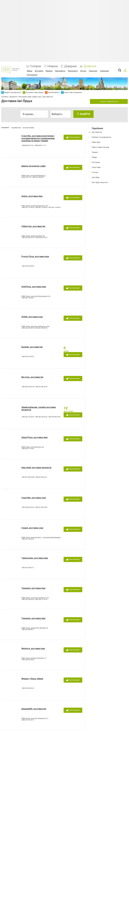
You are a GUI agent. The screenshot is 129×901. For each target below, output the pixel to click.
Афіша (29, 71)
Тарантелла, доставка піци (34, 558)
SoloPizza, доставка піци (33, 286)
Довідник (70, 66)
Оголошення (32, 75)
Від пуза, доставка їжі (32, 377)
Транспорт (93, 71)
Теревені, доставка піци (33, 588)
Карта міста (73, 71)
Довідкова (104, 71)
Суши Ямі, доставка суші (33, 498)
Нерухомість (60, 71)
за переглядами (28, 127)
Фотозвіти (39, 71)
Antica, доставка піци (31, 196)
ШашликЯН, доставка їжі (33, 709)
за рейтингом (16, 127)
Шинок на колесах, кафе (33, 166)
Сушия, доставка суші (32, 528)
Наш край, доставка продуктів (36, 467)
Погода (83, 71)
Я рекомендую (74, 137)
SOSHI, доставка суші (32, 317)
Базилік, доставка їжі (32, 347)
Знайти (84, 114)
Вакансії (49, 71)
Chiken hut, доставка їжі (33, 226)
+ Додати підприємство (109, 101)
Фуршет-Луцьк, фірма (32, 678)
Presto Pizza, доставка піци (35, 256)
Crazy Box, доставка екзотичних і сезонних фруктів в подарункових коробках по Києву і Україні (38, 138)
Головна (35, 66)
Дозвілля (89, 66)
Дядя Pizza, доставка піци (34, 437)
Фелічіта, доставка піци (33, 648)
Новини (52, 66)
